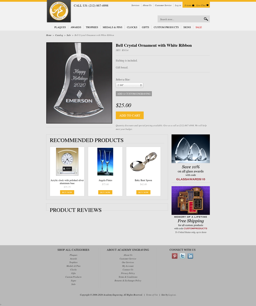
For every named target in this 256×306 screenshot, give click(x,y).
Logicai (172, 294)
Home (49, 35)
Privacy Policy (128, 273)
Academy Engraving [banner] (59, 11)
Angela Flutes (105, 180)
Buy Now (67, 192)
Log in (178, 5)
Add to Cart (129, 115)
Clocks (132, 27)
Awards (76, 27)
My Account (128, 265)
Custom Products (166, 27)
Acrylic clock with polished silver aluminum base (67, 182)
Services (135, 5)
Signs (187, 27)
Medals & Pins (112, 27)
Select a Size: (123, 79)
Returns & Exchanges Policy (128, 280)
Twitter (182, 256)
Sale (199, 27)
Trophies (92, 27)
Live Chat (201, 5)
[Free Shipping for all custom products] (191, 233)
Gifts (145, 27)
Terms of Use (152, 294)
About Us (147, 5)
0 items (188, 5)
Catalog (59, 35)
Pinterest (174, 256)
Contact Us (128, 269)
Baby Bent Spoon (143, 180)
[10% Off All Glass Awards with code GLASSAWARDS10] (191, 180)
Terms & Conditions (128, 276)
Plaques (60, 27)
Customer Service (163, 5)
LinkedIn (190, 256)
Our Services (128, 262)
